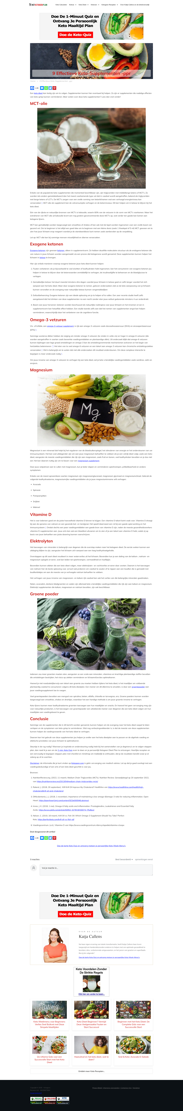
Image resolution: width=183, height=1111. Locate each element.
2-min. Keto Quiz (65, 750)
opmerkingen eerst (144, 859)
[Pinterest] (54, 88)
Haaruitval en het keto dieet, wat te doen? (91, 1058)
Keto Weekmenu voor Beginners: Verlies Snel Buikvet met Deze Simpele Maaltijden (49, 1024)
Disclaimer (34, 763)
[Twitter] (50, 88)
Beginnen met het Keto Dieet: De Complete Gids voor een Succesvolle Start (134, 1024)
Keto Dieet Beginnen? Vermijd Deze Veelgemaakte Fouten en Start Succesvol (91, 1024)
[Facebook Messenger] (42, 88)
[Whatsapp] (46, 88)
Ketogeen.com (77, 763)
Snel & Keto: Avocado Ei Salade (133, 1056)
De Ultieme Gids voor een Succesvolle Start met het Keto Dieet (49, 1059)
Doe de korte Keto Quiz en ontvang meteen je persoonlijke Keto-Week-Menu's (91, 846)
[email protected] (36, 1093)
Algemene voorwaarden (111, 1088)
